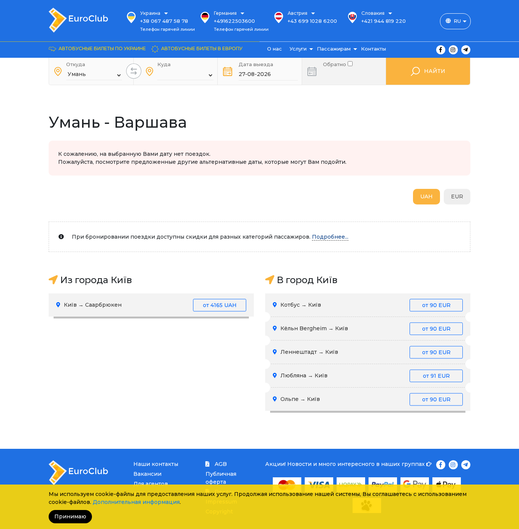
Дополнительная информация (136, 502)
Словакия (373, 13)
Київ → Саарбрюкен (149, 304)
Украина (150, 13)
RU (457, 21)
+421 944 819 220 (383, 21)
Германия (225, 13)
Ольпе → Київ (365, 399)
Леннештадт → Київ (365, 351)
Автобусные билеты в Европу (201, 48)
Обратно (335, 63)
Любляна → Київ (364, 375)
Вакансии (147, 473)
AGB (220, 464)
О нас (274, 49)
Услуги (298, 49)
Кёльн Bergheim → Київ (365, 328)
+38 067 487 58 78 (164, 21)
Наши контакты (155, 464)
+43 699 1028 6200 (312, 21)
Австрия (297, 13)
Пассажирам (334, 49)
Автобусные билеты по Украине (102, 48)
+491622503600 (234, 21)
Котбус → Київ (365, 304)
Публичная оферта (221, 477)
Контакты (373, 49)
